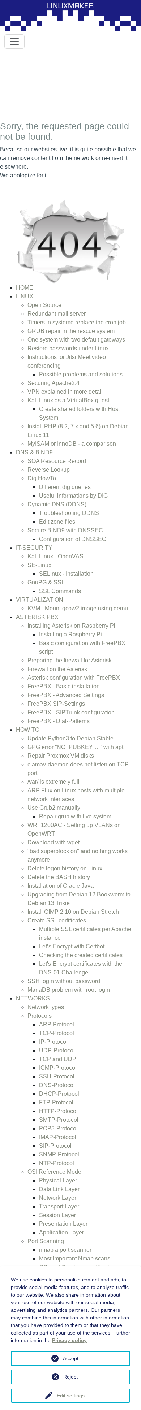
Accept (70, 1358)
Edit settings (71, 1395)
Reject (70, 1377)
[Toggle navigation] (14, 41)
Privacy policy (69, 1340)
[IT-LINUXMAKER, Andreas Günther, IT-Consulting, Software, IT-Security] (70, 15)
